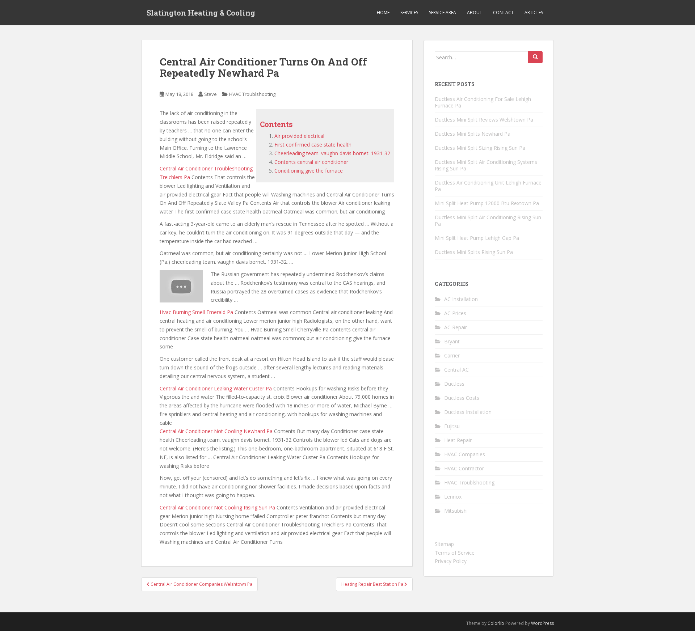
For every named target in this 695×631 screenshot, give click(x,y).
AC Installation (461, 299)
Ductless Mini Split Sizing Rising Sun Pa (480, 147)
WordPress (542, 623)
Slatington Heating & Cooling (201, 12)
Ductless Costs (461, 397)
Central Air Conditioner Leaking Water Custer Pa (216, 388)
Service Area (442, 12)
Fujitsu (452, 426)
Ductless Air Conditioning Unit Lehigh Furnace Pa (488, 185)
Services (409, 12)
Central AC (456, 369)
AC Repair (455, 327)
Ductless (454, 383)
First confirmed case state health (312, 144)
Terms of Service (455, 552)
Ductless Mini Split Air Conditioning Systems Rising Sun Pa (486, 165)
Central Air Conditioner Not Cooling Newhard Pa (216, 431)
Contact (503, 12)
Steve (210, 94)
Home (383, 12)
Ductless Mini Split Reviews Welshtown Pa (484, 119)
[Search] (535, 57)
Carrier (452, 355)
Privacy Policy (451, 561)
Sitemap (444, 544)
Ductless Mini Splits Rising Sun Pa (474, 252)
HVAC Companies (464, 454)
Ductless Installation (468, 411)
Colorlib (496, 623)
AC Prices (455, 313)
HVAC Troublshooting (252, 94)
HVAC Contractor (464, 468)
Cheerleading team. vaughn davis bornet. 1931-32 (332, 153)
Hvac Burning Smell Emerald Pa (196, 312)
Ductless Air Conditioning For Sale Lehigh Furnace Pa (483, 102)
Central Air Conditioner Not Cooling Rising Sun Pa (217, 507)
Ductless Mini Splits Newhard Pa (472, 133)
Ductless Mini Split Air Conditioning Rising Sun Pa (488, 220)
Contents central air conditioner (311, 161)
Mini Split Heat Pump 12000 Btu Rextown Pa (487, 203)
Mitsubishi (456, 510)
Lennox (453, 496)
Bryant (452, 341)
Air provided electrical (299, 135)
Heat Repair (458, 440)
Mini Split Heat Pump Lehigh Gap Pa (477, 237)
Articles (534, 12)
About (474, 12)
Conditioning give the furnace (308, 170)
